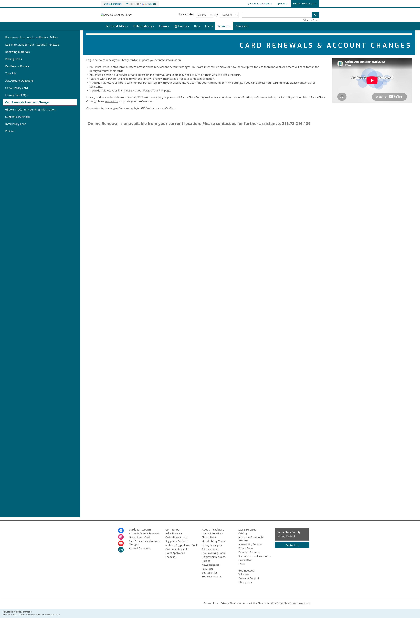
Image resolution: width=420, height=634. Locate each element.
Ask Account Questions (19, 80)
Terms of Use (211, 603)
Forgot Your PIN (153, 90)
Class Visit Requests (176, 549)
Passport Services (248, 552)
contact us (304, 82)
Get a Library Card (139, 537)
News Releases (211, 564)
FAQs (241, 563)
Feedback (170, 556)
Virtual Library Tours (213, 541)
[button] (259, 3)
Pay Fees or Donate (17, 66)
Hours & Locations (212, 533)
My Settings (235, 82)
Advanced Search (311, 20)
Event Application (175, 552)
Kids (197, 26)
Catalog (242, 533)
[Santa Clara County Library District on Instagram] (121, 537)
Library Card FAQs (16, 95)
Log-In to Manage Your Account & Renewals (32, 44)
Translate (151, 3)
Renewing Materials (17, 52)
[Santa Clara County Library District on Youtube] (121, 543)
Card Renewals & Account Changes (27, 102)
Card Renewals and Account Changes (144, 542)
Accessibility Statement (256, 603)
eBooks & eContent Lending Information (30, 109)
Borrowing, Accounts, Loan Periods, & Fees (31, 37)
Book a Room (245, 548)
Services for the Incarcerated (255, 556)
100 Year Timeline (212, 576)
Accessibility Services (250, 544)
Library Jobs (245, 582)
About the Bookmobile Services (251, 538)
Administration (210, 549)
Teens (209, 26)
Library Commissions (213, 556)
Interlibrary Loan (15, 124)
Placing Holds (13, 59)
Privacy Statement (231, 603)
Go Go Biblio (245, 560)
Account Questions (139, 548)
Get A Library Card (16, 88)
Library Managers (212, 545)
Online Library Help (176, 537)
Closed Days (209, 537)
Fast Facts (207, 568)
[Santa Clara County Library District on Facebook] (121, 530)
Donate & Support (248, 578)
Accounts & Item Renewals (144, 533)
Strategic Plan (210, 572)
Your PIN (10, 73)
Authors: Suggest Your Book (181, 545)
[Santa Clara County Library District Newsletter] (121, 550)
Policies (9, 131)
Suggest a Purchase (17, 117)
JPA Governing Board (214, 552)
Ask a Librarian (173, 533)
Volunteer (243, 574)
